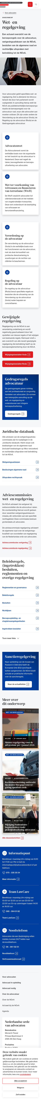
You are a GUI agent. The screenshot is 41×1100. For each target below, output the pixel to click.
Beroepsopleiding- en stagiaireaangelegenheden (13, 619)
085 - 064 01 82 (13, 911)
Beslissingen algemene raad (14, 470)
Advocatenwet (13, 145)
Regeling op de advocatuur (13, 282)
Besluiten (6, 603)
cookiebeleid (25, 1074)
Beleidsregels (8, 595)
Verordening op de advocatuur (14, 237)
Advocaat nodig (9, 988)
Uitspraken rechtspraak (12, 477)
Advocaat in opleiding (11, 982)
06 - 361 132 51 (12, 947)
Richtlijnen (6, 610)
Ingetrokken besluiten (11, 629)
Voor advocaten (10, 13)
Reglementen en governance (14, 587)
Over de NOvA (8, 999)
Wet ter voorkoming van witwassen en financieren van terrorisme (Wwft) (20, 188)
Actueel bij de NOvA (10, 1005)
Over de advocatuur (10, 994)
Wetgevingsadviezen (11, 462)
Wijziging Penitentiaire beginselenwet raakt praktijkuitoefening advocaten (20, 827)
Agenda (5, 1011)
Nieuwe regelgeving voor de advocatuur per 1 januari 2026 (20, 744)
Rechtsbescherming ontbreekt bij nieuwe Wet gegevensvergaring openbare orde (20, 785)
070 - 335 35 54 (13, 872)
